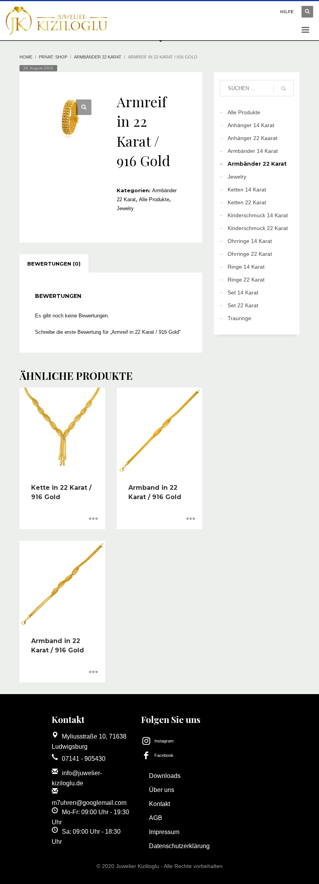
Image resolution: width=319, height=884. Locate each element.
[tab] (53, 263)
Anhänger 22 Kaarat (252, 138)
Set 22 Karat (243, 305)
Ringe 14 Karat (246, 267)
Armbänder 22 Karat (97, 57)
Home (25, 57)
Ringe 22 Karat (246, 279)
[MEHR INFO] (93, 519)
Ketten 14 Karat (247, 189)
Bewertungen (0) (54, 263)
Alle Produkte (154, 199)
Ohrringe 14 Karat (250, 241)
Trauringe (239, 318)
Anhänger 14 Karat (251, 125)
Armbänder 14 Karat (253, 151)
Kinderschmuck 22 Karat (258, 228)
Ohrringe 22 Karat (250, 254)
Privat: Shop (53, 57)
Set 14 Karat (243, 292)
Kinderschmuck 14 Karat (258, 215)
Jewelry (125, 208)
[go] (283, 88)
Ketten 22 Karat (247, 202)
